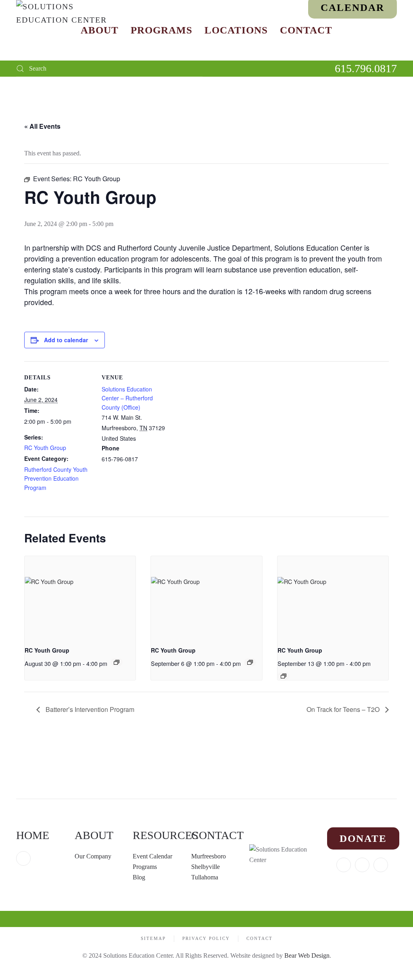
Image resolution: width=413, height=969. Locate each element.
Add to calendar (66, 340)
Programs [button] (161, 30)
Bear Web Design (307, 955)
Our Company (94, 856)
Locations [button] (236, 30)
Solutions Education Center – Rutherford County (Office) (127, 398)
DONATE (363, 838)
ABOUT (94, 835)
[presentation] (80, 597)
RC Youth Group (45, 448)
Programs (145, 866)
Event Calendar (152, 856)
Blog (139, 877)
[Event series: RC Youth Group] (116, 662)
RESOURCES (165, 835)
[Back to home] (66, 30)
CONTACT (217, 835)
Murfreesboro (208, 856)
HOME (32, 835)
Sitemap (153, 938)
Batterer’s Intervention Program (89, 709)
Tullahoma (204, 877)
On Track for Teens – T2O (344, 709)
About (100, 30)
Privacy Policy (206, 938)
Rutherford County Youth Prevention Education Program (56, 478)
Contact (306, 30)
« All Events (42, 126)
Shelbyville (205, 866)
